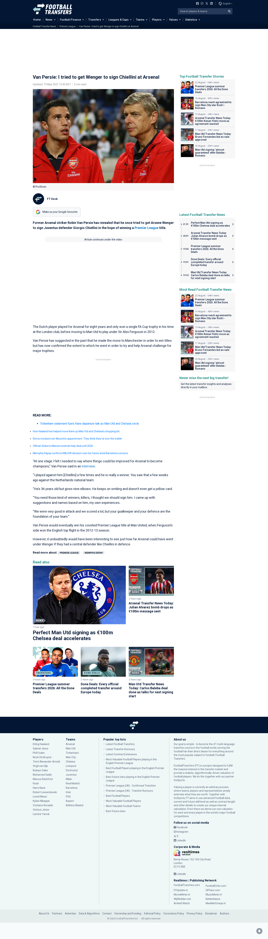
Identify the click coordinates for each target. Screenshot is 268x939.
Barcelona (71, 787)
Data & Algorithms (89, 913)
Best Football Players (118, 795)
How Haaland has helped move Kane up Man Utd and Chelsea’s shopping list (76, 431)
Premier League (67, 26)
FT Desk (52, 199)
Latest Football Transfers (120, 744)
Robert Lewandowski (45, 792)
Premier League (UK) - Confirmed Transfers (131, 785)
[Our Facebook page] (197, 4)
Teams (140, 19)
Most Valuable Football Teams (123, 806)
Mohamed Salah (42, 774)
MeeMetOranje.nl (216, 903)
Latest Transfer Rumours (120, 749)
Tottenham (72, 752)
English (227, 3)
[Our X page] (206, 4)
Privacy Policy (194, 913)
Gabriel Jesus (40, 748)
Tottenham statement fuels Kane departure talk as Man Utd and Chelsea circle (89, 423)
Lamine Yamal (41, 814)
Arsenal (70, 744)
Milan (69, 779)
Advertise (70, 913)
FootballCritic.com (216, 885)
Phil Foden (39, 752)
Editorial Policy (152, 913)
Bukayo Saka (40, 770)
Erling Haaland (41, 744)
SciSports (179, 780)
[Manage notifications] (259, 931)
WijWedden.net (182, 898)
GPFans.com (213, 890)
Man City (71, 757)
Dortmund (71, 770)
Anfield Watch (182, 903)
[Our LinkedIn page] (211, 4)
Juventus (71, 774)
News (49, 19)
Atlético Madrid (74, 805)
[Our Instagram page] (201, 4)
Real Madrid (72, 783)
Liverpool (71, 765)
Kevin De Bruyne (42, 757)
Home (37, 19)
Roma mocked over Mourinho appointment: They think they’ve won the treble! (77, 438)
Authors (224, 913)
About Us (44, 913)
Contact (107, 913)
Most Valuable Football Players (123, 800)
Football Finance (70, 19)
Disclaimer (211, 913)
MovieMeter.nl (182, 894)
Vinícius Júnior (41, 809)
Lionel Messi (40, 796)
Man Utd (70, 748)
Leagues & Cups (118, 19)
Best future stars (115, 811)
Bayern (70, 800)
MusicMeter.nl (214, 894)
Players (157, 19)
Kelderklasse (213, 898)
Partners (57, 913)
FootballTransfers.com (187, 885)
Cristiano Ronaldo (43, 805)
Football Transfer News (44, 26)
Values (173, 19)
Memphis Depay (94, 553)
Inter (68, 792)
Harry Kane (39, 787)
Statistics (191, 19)
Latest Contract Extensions (121, 754)
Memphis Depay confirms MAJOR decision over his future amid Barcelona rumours (80, 453)
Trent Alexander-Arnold (46, 761)
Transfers (94, 19)
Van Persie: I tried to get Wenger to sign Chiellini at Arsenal (109, 26)
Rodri (36, 783)
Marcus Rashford (43, 779)
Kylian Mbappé (41, 800)
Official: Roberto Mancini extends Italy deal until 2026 (63, 445)
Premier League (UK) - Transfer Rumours (129, 790)
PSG (68, 796)
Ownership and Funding (127, 913)
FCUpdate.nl (181, 890)
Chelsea (70, 761)
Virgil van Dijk (40, 765)
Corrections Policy (173, 913)
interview (88, 466)
